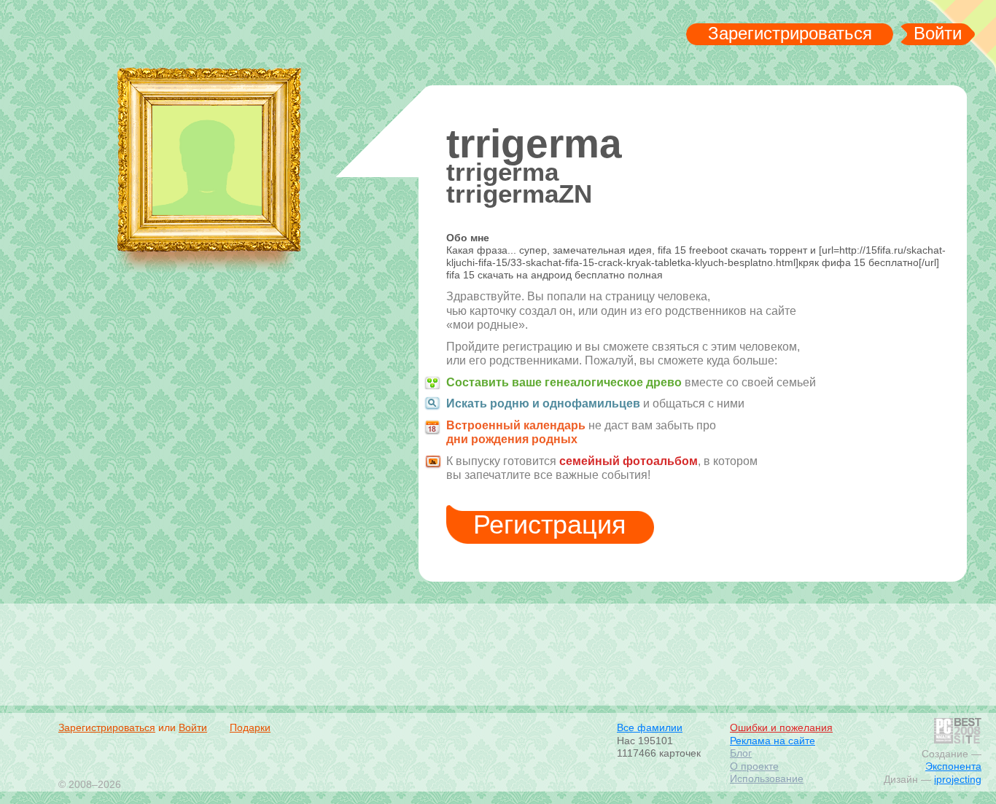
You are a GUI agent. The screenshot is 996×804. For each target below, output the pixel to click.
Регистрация (549, 524)
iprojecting (957, 779)
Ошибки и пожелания (781, 727)
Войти (938, 33)
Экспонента (953, 766)
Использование (767, 778)
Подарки (250, 727)
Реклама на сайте (772, 740)
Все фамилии (649, 727)
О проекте (754, 766)
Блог (741, 753)
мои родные (155, 37)
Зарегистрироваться (790, 33)
